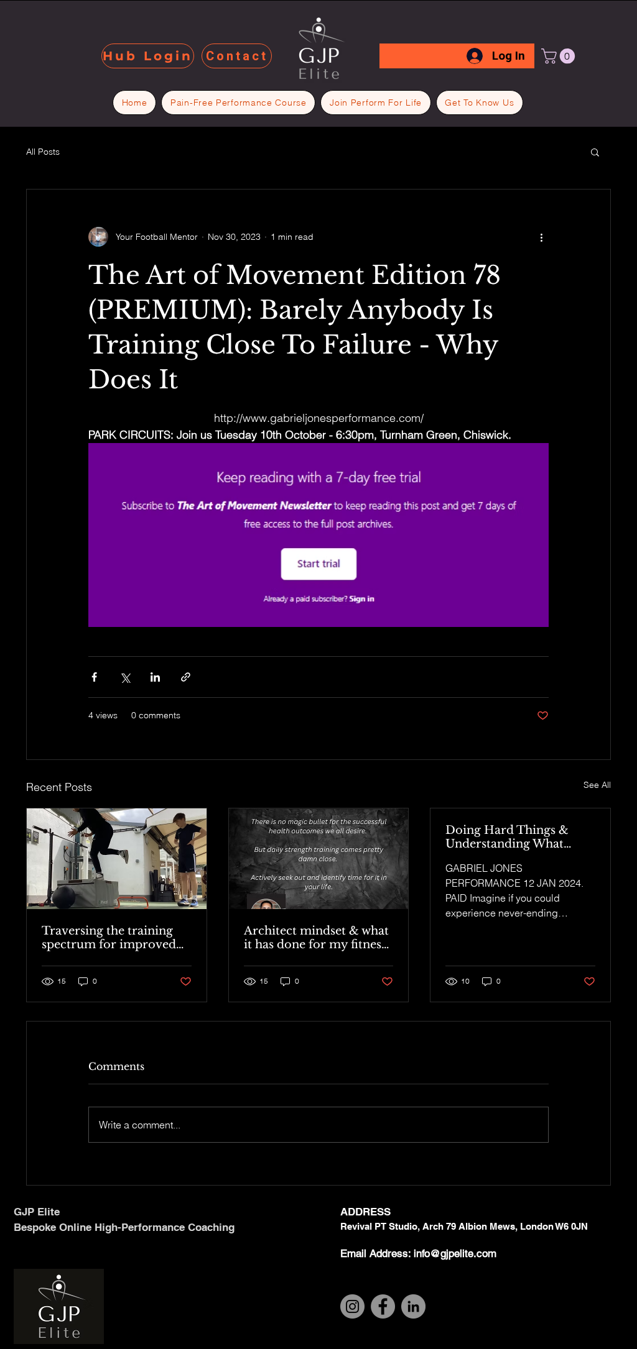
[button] (560, 55)
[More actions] (541, 236)
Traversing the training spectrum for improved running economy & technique (109, 937)
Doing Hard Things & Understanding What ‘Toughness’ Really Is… (508, 837)
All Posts (43, 151)
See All (597, 784)
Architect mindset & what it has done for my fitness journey (316, 937)
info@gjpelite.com (455, 1253)
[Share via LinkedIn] (155, 677)
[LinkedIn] (413, 1306)
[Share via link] (186, 677)
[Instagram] (352, 1306)
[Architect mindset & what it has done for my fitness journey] (319, 858)
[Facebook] (383, 1306)
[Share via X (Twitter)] (125, 677)
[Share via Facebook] (94, 677)
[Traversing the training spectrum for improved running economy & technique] (117, 858)
